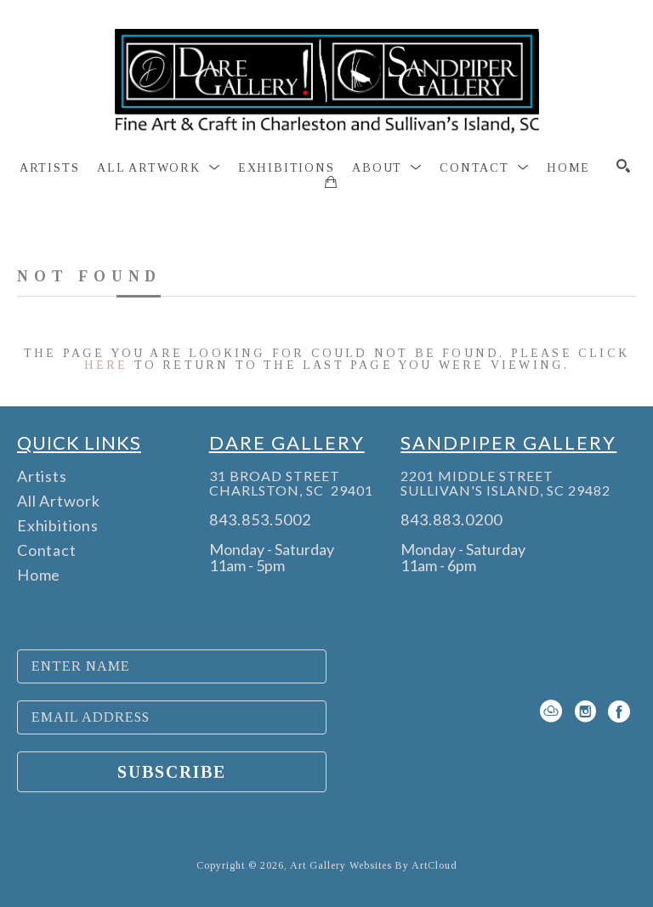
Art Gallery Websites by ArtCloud (373, 865)
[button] (158, 168)
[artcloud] (551, 711)
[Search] (623, 166)
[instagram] (585, 711)
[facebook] (619, 711)
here (106, 365)
